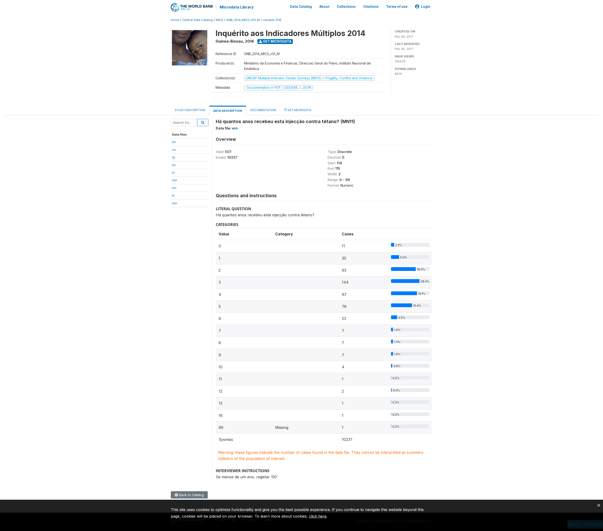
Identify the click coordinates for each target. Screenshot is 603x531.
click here (317, 516)
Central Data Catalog (197, 20)
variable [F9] (272, 20)
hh (174, 165)
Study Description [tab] (190, 110)
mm (174, 180)
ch (174, 150)
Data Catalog (301, 6)
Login (425, 6)
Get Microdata (277, 41)
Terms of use (396, 6)
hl (173, 172)
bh (174, 142)
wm (174, 203)
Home (175, 20)
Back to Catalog (191, 495)
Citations (371, 6)
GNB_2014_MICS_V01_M (243, 20)
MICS (219, 20)
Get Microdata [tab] (299, 110)
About (324, 6)
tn (173, 195)
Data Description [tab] (227, 111)
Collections (346, 6)
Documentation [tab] (263, 110)
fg (173, 157)
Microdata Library (237, 7)
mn (174, 188)
